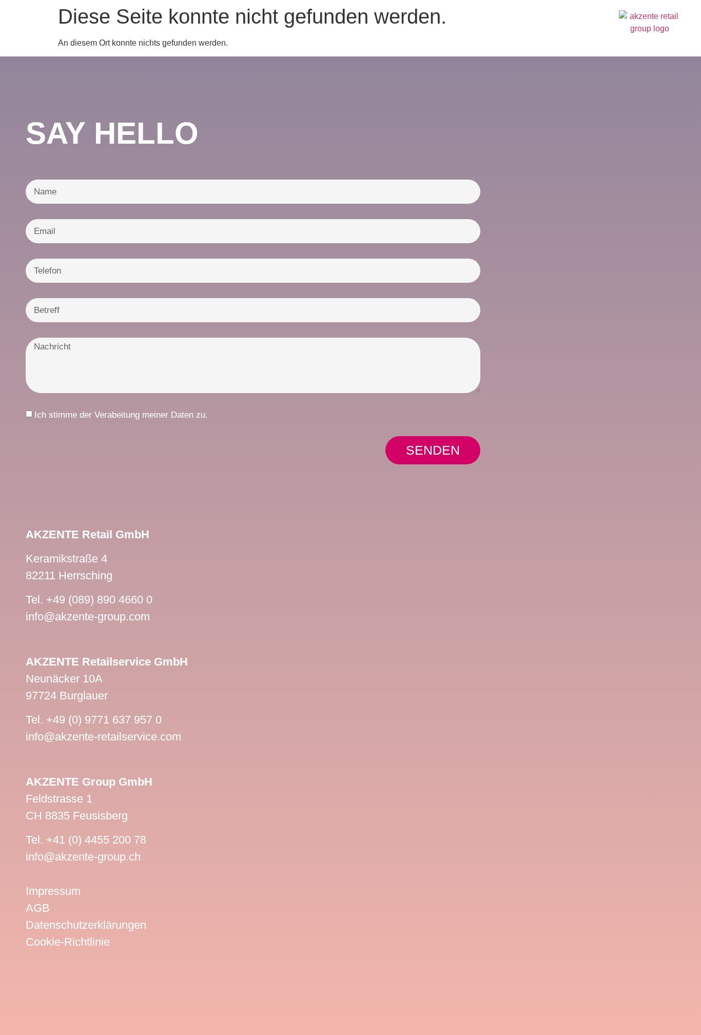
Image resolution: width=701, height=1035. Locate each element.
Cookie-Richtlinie (68, 941)
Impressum (53, 891)
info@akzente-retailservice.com (103, 736)
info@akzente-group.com (88, 616)
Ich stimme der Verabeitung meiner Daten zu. (121, 415)
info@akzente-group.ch (83, 856)
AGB (38, 908)
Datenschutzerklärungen (86, 925)
